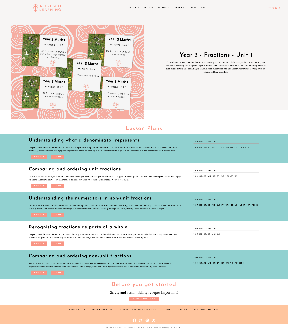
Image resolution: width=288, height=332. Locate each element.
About (193, 8)
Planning (134, 8)
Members (180, 8)
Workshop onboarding (206, 309)
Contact (167, 309)
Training (149, 8)
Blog (203, 8)
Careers (183, 309)
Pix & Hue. (177, 328)
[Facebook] (269, 8)
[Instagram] (272, 8)
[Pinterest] (276, 8)
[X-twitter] (279, 8)
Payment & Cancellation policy (138, 309)
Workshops (164, 8)
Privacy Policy (77, 309)
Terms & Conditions (103, 309)
